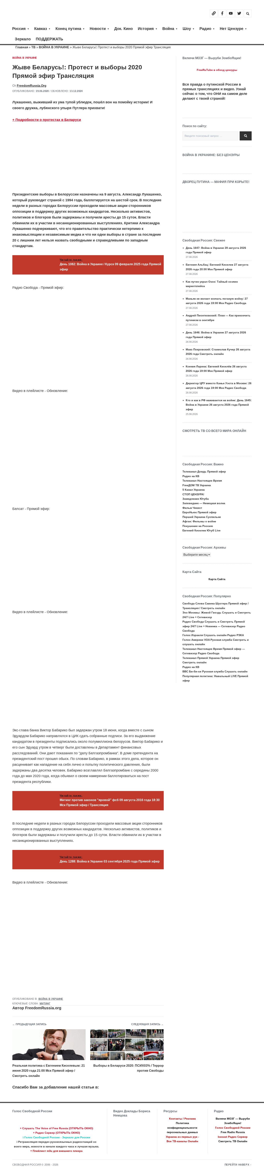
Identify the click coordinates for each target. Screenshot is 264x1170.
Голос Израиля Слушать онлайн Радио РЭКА (213, 635)
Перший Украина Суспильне (201, 516)
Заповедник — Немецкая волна (203, 503)
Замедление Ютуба (195, 498)
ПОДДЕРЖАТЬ (49, 39)
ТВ (33, 47)
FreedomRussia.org (31, 85)
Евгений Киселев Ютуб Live (201, 530)
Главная (21, 47)
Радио (205, 28)
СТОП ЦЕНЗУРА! (193, 494)
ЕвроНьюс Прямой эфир (199, 512)
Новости (98, 28)
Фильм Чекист (192, 507)
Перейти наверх (237, 1164)
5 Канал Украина (193, 489)
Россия (19, 28)
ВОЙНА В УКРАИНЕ (54, 47)
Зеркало (23, 39)
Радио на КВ (190, 476)
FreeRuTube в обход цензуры (217, 69)
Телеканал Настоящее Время (202, 480)
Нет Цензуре (231, 28)
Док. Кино (123, 28)
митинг (45, 1003)
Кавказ (40, 28)
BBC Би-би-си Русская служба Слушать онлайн (214, 671)
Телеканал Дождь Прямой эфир (204, 471)
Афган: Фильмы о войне (199, 521)
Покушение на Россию (197, 526)
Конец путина (68, 28)
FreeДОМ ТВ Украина (196, 485)
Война (168, 28)
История (146, 28)
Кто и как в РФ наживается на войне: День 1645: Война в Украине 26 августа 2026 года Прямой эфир (219, 405)
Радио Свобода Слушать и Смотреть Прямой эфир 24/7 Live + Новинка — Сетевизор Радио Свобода (213, 626)
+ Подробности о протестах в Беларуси (46, 120)
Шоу (187, 28)
